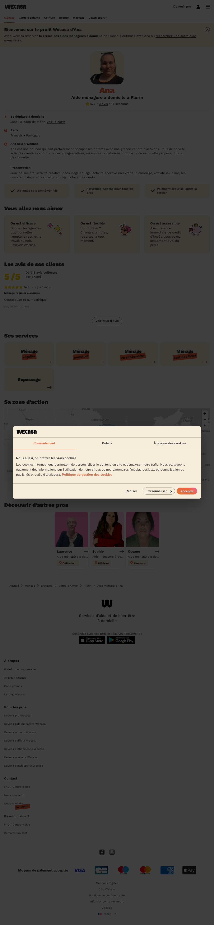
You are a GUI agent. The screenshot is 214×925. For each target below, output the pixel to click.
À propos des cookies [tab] (170, 443)
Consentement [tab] (44, 443)
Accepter (187, 491)
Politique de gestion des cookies (87, 474)
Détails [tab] (107, 443)
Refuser (131, 491)
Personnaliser (156, 491)
